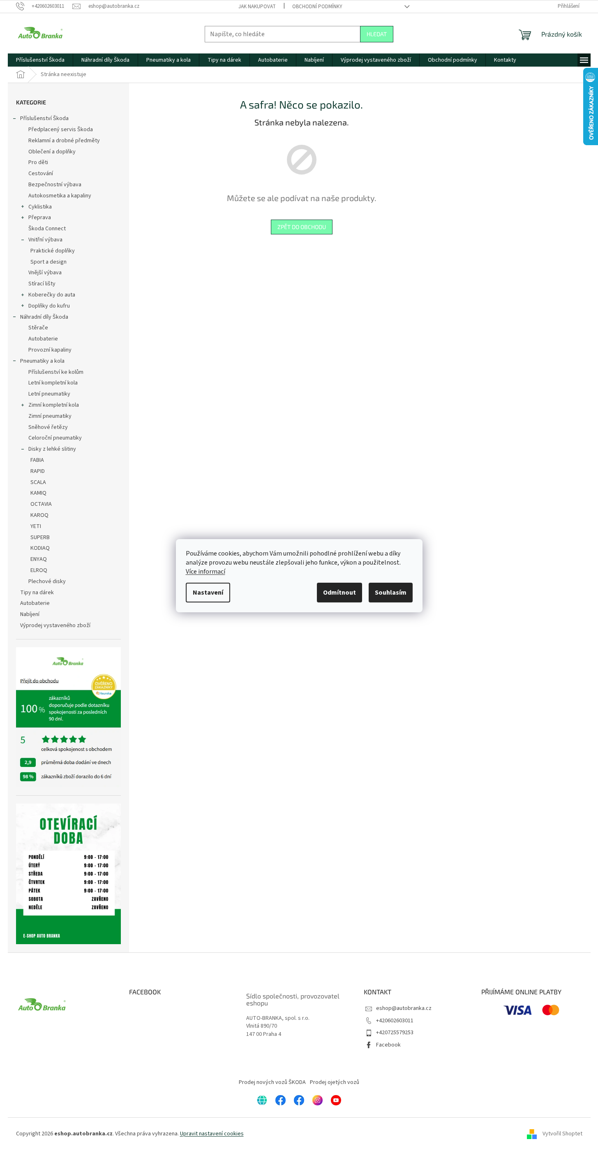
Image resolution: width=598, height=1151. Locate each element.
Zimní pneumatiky (50, 416)
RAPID (37, 471)
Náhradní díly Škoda (44, 317)
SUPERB (40, 537)
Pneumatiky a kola (42, 361)
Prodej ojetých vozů (334, 1082)
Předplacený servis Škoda (60, 129)
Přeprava (39, 217)
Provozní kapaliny (50, 350)
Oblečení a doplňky (52, 152)
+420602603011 (394, 1021)
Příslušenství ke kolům (55, 372)
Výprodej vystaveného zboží (55, 625)
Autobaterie (43, 339)
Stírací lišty (41, 284)
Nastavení (208, 592)
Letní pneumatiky (49, 394)
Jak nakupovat (257, 6)
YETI (35, 526)
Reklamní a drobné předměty (64, 141)
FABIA (37, 460)
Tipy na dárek (37, 592)
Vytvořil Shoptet (562, 1134)
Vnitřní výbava (45, 240)
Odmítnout (339, 592)
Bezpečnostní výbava (54, 185)
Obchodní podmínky (317, 6)
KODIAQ (40, 548)
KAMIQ (38, 493)
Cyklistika (40, 207)
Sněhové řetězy (48, 427)
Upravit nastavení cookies (212, 1134)
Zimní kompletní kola (53, 405)
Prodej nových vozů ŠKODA (272, 1082)
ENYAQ (38, 559)
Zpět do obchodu (301, 226)
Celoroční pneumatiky (55, 438)
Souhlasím (390, 592)
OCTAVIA (41, 504)
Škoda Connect (47, 229)
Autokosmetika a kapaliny (59, 196)
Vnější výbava (45, 273)
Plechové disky (47, 581)
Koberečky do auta (51, 295)
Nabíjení (29, 614)
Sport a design (48, 262)
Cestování (40, 173)
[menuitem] (40, 60)
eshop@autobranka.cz (404, 1008)
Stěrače (38, 328)
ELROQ (38, 570)
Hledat (377, 33)
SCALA (38, 482)
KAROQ (39, 515)
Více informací (205, 571)
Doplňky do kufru (49, 306)
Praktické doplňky (52, 251)
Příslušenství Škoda (44, 118)
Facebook (388, 1045)
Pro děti (38, 162)
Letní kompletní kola (53, 383)
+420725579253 (394, 1032)
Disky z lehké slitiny (52, 449)
